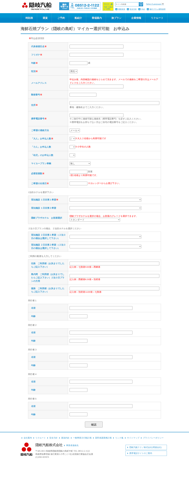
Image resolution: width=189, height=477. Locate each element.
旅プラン (116, 18)
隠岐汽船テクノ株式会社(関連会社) (145, 447)
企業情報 (136, 18)
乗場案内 (97, 18)
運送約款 (65, 438)
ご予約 (61, 18)
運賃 (45, 18)
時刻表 (29, 18)
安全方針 (133, 9)
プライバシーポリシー (153, 438)
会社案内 (28, 438)
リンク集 (119, 438)
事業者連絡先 (72, 445)
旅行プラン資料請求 (158, 9)
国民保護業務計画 (103, 438)
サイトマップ (133, 438)
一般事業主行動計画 (82, 438)
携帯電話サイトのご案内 (140, 453)
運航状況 (121, 9)
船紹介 (78, 18)
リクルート (157, 18)
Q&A (143, 9)
